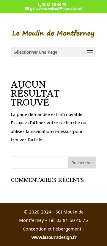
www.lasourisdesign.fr (54, 237)
